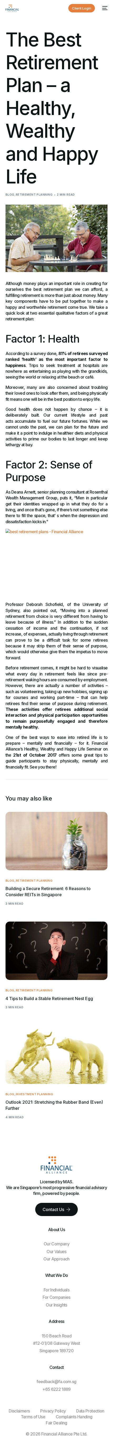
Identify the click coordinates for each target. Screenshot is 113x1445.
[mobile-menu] (103, 8)
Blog (10, 194)
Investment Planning (34, 1094)
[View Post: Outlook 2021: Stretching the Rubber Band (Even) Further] (57, 1054)
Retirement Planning (34, 194)
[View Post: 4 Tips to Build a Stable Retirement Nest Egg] (57, 951)
